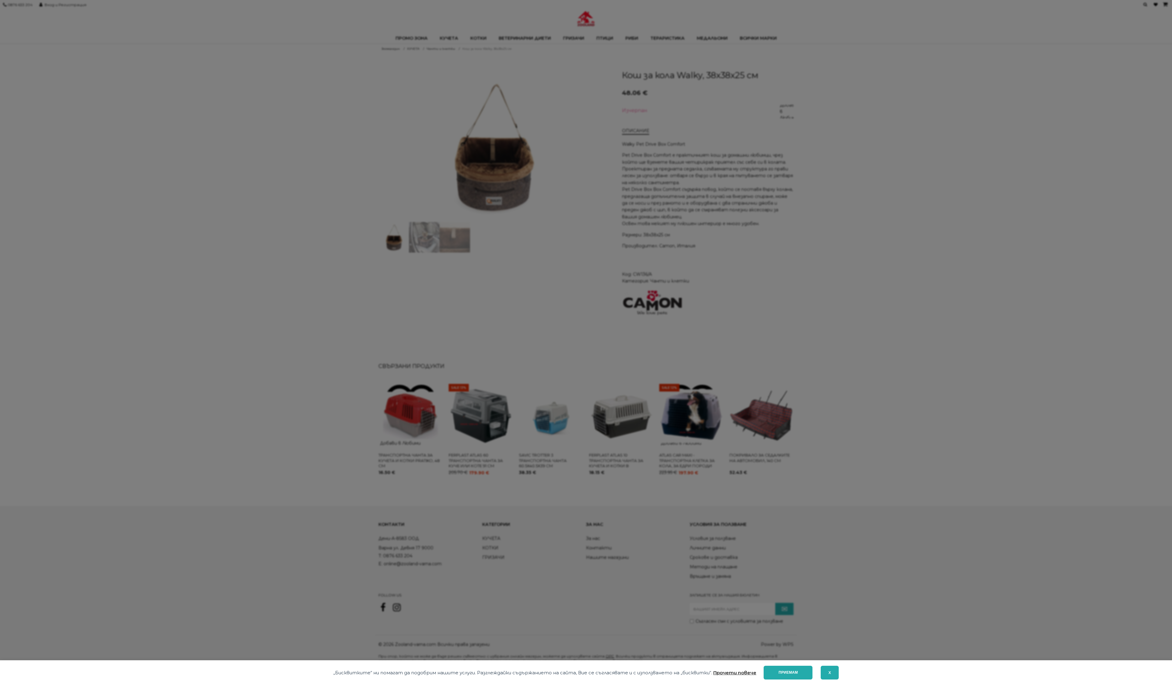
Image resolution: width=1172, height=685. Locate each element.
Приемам (788, 672)
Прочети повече (734, 673)
